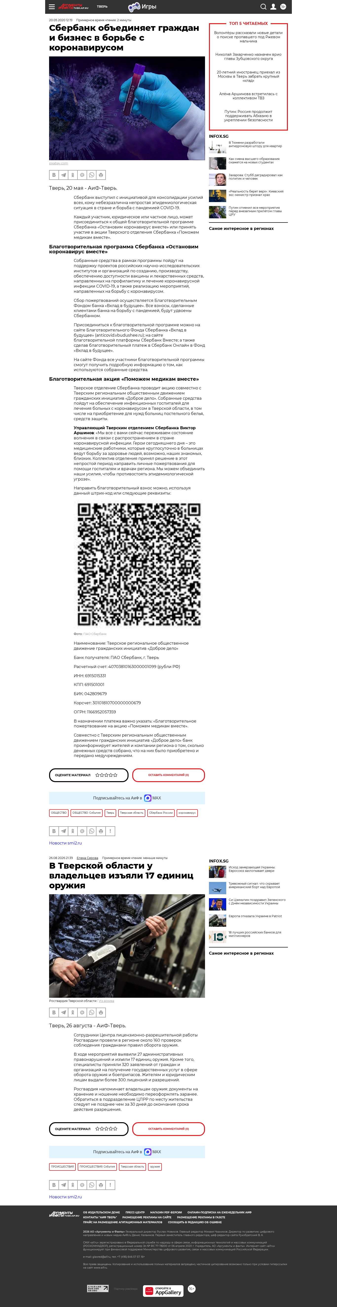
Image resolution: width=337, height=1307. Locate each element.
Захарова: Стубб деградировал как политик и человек (256, 176)
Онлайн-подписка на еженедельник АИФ (219, 1212)
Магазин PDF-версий (166, 1212)
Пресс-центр (135, 1212)
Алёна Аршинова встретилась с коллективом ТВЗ (248, 96)
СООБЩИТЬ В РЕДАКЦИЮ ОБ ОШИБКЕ (195, 1222)
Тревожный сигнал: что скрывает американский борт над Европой (254, 885)
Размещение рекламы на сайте (146, 1217)
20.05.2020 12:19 (60, 20)
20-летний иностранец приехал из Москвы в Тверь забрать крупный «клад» (248, 76)
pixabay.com (58, 163)
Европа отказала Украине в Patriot (255, 916)
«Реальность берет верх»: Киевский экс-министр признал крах (256, 193)
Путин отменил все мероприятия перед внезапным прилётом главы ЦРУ (255, 211)
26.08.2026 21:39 (61, 858)
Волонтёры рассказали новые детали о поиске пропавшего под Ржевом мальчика (248, 37)
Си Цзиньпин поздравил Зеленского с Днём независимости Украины (257, 901)
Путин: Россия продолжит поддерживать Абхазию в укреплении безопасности (248, 116)
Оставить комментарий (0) (168, 775)
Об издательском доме (101, 1212)
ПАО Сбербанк (95, 634)
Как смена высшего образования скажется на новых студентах (254, 160)
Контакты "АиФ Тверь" (100, 1217)
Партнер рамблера (125, 1288)
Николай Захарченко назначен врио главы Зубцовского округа (248, 56)
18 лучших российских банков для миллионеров (255, 934)
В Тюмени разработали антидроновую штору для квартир (255, 144)
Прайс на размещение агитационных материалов (122, 1222)
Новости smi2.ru (65, 843)
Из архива (106, 1001)
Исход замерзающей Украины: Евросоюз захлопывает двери (252, 869)
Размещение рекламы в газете (201, 1217)
